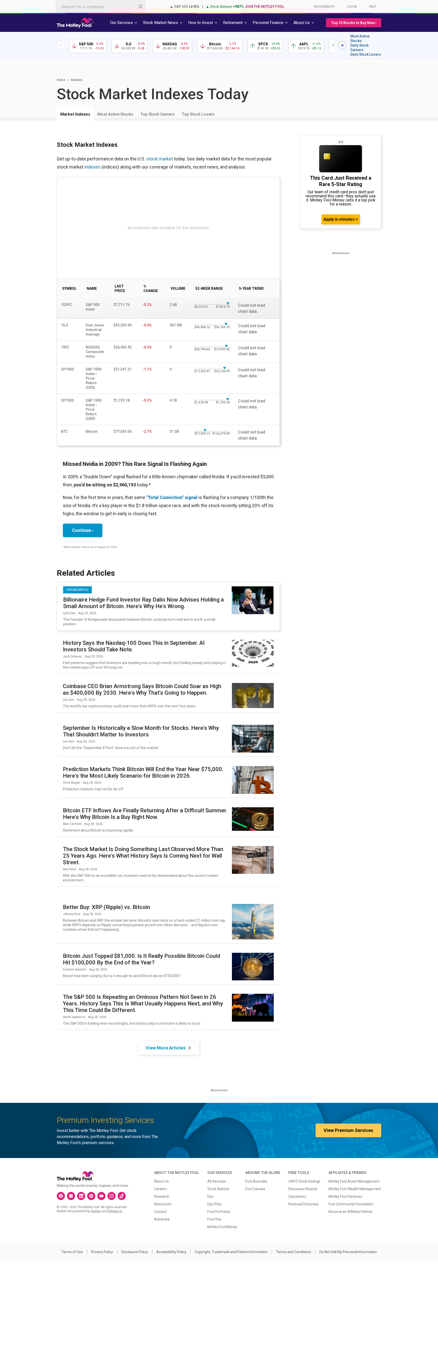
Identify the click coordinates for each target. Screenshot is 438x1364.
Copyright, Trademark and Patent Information (231, 1252)
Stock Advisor (218, 1189)
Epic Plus (214, 1204)
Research (161, 1196)
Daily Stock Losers (365, 54)
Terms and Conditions (293, 1252)
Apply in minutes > (340, 219)
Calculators (297, 1196)
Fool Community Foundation (350, 1204)
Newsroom (163, 1204)
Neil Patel (69, 869)
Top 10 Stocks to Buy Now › (353, 23)
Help (372, 6)
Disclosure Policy (134, 1252)
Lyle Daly (69, 613)
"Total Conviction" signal (171, 497)
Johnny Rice (71, 914)
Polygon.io (114, 1211)
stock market (159, 158)
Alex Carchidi (72, 824)
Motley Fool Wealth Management (354, 1189)
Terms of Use (72, 1252)
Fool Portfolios (218, 1212)
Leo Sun (68, 699)
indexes (92, 167)
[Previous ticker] (61, 45)
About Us (161, 1181)
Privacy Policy (102, 1252)
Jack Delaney (72, 656)
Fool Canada (255, 1189)
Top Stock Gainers (157, 114)
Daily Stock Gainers (359, 47)
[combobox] (101, 6)
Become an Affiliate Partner (350, 1212)
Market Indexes (75, 114)
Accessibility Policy (171, 1252)
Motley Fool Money (222, 1227)
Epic (210, 1196)
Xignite (96, 1211)
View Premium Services (348, 1130)
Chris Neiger (71, 782)
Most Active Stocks (360, 38)
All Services (216, 1181)
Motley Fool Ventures (345, 1196)
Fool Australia (256, 1181)
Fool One (214, 1219)
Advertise (162, 1219)
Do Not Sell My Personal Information (348, 1252)
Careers (160, 1189)
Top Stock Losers (198, 114)
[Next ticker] (342, 45)
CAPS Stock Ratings (304, 1181)
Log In (352, 6)
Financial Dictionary (303, 1204)
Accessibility (324, 6)
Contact (160, 1212)
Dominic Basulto (74, 969)
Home (61, 80)
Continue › (82, 530)
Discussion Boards (302, 1189)
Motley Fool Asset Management (353, 1181)
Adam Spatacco (74, 1017)
